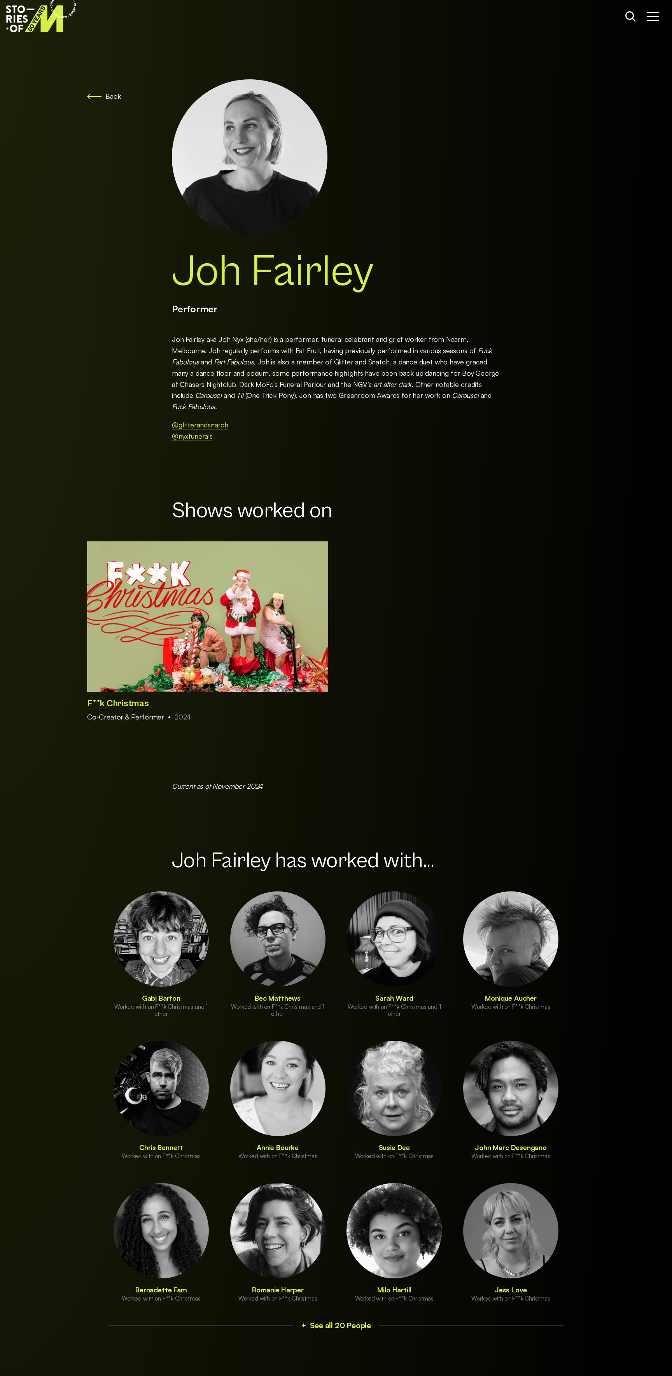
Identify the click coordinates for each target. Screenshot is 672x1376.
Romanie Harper (277, 1289)
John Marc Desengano (511, 1147)
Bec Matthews (278, 998)
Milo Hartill (394, 1289)
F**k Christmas (118, 703)
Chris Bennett (161, 1147)
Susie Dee (394, 1147)
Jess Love (511, 1289)
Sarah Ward (394, 998)
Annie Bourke (278, 1147)
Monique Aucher (510, 998)
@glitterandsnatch (200, 424)
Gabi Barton (161, 998)
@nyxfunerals (192, 436)
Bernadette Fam (161, 1289)
